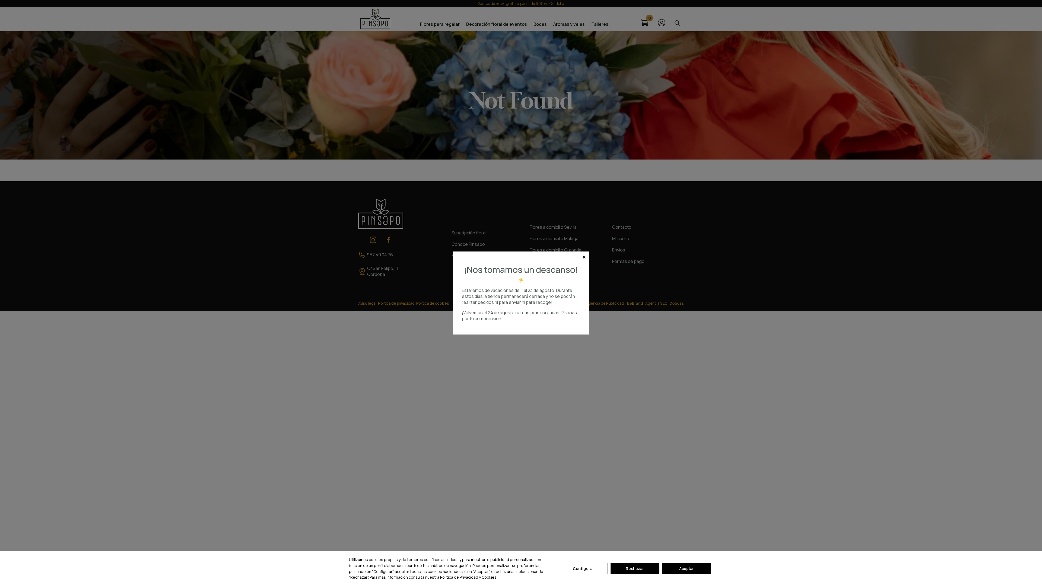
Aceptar (686, 568)
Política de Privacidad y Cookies (468, 577)
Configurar (583, 568)
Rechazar (635, 568)
